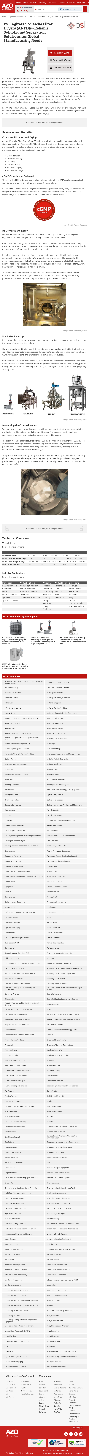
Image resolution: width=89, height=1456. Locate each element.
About (71, 1382)
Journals (42, 1409)
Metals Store (44, 1406)
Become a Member (76, 1388)
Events (41, 1403)
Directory (42, 2)
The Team (58, 1412)
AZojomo (57, 1400)
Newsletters (73, 1391)
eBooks (42, 1397)
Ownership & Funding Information (74, 1418)
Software (42, 1412)
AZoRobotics (10, 1385)
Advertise (72, 1397)
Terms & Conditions (73, 1401)
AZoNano (9, 1382)
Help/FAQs (58, 1409)
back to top (77, 1428)
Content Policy (74, 1413)
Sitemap (72, 1410)
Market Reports (60, 1388)
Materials (57, 1391)
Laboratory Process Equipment (23, 17)
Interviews (58, 1385)
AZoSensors (25, 1382)
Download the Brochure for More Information (44, 122)
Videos (41, 1400)
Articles (42, 1385)
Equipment (43, 1391)
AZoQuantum (26, 1385)
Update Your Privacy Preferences (21, 1453)
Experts (57, 1406)
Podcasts (57, 1403)
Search (71, 1385)
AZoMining (10, 1397)
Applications (59, 1394)
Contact (72, 1394)
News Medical (26, 1391)
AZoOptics (9, 1391)
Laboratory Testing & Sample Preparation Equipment (57, 17)
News (41, 1382)
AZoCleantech (11, 1388)
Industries (58, 1397)
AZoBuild (9, 1394)
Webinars (57, 1382)
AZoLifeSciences (27, 1394)
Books (41, 1394)
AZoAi (23, 1388)
